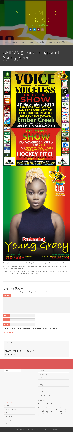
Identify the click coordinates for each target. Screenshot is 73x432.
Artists (10, 280)
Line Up (24, 42)
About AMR (15, 42)
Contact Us (51, 42)
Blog (36, 42)
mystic (21, 61)
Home (7, 42)
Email (6, 320)
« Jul (39, 419)
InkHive (25, 429)
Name (6, 315)
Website (6, 324)
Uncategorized (10, 420)
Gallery (43, 42)
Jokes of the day (62, 42)
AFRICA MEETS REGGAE (37, 16)
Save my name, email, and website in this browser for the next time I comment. (32, 328)
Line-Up (14, 280)
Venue (31, 42)
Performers (20, 280)
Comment (7, 295)
